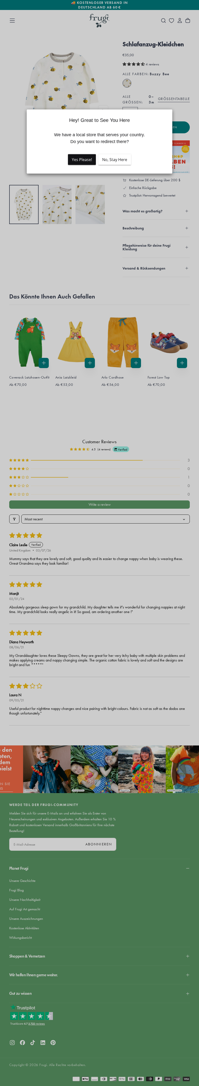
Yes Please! (82, 159)
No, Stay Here (114, 159)
